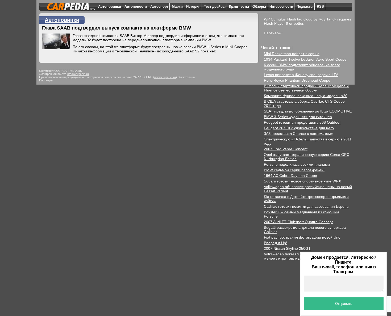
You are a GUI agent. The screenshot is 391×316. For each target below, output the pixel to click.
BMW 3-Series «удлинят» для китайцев (298, 117)
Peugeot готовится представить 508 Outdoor (302, 122)
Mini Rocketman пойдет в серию (291, 54)
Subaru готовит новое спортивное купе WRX (302, 181)
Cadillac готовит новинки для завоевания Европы (306, 206)
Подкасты (305, 7)
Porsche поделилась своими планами (297, 164)
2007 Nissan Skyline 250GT (287, 248)
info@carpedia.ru (78, 74)
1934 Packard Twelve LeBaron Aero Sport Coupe (305, 59)
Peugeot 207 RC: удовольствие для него (299, 128)
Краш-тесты (239, 7)
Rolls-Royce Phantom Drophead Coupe (297, 80)
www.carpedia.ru (165, 77)
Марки (177, 7)
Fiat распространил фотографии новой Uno (302, 237)
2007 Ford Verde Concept (285, 149)
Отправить (343, 304)
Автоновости (135, 7)
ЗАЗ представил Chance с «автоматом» (298, 133)
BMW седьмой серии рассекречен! (294, 170)
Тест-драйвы (215, 7)
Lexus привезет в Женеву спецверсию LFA (301, 75)
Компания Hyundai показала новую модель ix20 (305, 96)
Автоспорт (159, 7)
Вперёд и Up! (275, 243)
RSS (320, 7)
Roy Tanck (327, 19)
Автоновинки (109, 7)
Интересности (281, 7)
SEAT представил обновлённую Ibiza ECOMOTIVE (308, 111)
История (193, 7)
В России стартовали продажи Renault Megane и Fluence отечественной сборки (306, 88)
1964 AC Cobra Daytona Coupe (290, 175)
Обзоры (259, 7)
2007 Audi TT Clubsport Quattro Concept (298, 222)
